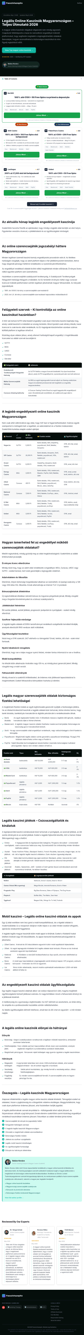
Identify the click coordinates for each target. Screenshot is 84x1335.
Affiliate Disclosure (56, 1312)
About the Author (56, 1320)
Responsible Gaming (57, 1317)
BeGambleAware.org (71, 208)
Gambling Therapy (14, 1307)
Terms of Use (55, 1309)
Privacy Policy (55, 1306)
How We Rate (55, 1315)
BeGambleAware (30, 1307)
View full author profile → (14, 1198)
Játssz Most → (42, 115)
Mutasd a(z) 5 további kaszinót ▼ (42, 204)
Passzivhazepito (13, 3)
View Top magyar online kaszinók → (19, 50)
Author (79, 3)
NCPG (42, 1307)
